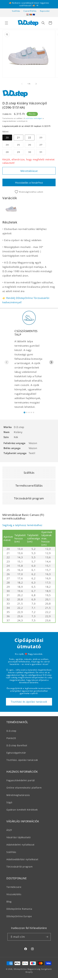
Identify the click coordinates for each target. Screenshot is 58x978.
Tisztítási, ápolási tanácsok (22, 759)
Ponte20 (11, 738)
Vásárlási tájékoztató (18, 837)
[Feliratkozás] (47, 937)
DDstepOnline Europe (19, 916)
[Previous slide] (7, 362)
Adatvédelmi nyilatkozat (20, 844)
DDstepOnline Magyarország (27, 969)
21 (18, 137)
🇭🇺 (27, 14)
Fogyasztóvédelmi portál (20, 780)
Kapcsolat (44, 11)
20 (7, 137)
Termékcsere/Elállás (29, 485)
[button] (6, 23)
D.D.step (11, 730)
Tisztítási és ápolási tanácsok (29, 701)
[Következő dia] (36, 83)
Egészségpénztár (16, 752)
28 (9, 152)
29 (20, 152)
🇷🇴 (30, 14)
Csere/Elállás (30, 11)
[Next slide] (51, 362)
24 (9, 145)
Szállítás (16, 11)
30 (31, 152)
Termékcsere (13, 887)
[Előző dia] (21, 83)
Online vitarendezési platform (24, 787)
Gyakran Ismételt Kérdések (22, 809)
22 (29, 137)
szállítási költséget (33, 118)
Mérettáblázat (29, 170)
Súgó (9, 802)
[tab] (24, 412)
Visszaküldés (13, 894)
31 (42, 152)
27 (42, 145)
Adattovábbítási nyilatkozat (22, 859)
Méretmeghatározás (18, 795)
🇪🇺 (34, 14)
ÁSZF (9, 830)
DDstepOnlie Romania (19, 908)
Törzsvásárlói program (29, 498)
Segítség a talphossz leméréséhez (22, 525)
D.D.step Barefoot (16, 745)
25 (20, 145)
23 (42, 138)
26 (31, 145)
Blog (8, 901)
